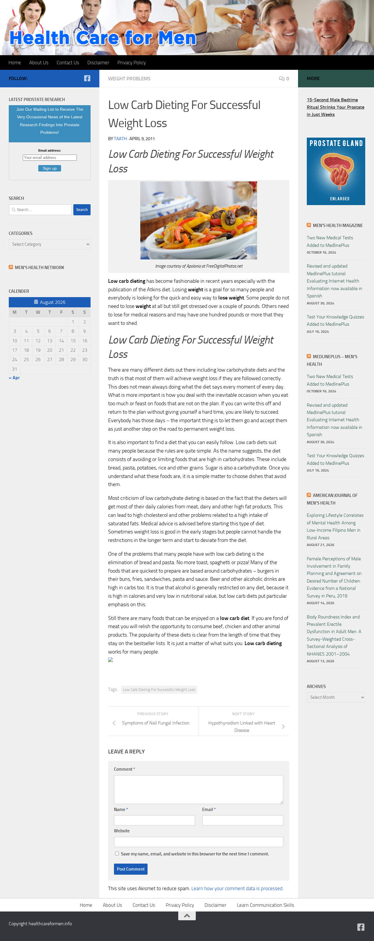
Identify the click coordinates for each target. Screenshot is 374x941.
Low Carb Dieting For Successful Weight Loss (159, 689)
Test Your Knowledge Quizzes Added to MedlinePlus (335, 320)
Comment (124, 769)
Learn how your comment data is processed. (237, 888)
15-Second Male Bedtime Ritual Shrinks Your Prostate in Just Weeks (335, 107)
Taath (120, 138)
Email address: (49, 150)
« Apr (14, 377)
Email (209, 809)
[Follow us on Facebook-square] (87, 78)
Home (14, 62)
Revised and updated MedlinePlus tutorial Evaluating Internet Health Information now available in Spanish (334, 281)
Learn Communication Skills (265, 905)
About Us (39, 62)
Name (121, 809)
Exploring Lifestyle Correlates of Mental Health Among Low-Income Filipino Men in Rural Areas (335, 526)
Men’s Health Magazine (338, 225)
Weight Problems (129, 79)
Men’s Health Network (39, 267)
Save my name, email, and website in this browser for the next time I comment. (195, 854)
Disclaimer (98, 62)
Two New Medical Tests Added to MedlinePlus (330, 241)
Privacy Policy (131, 62)
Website (122, 830)
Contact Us (68, 62)
